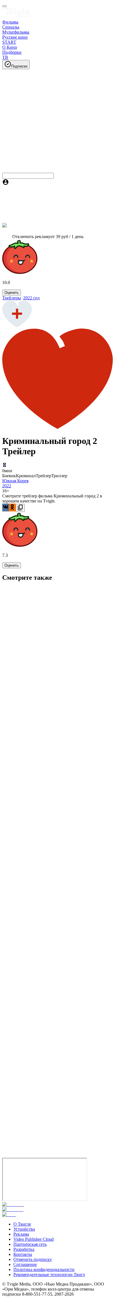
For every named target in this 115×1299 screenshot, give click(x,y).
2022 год (31, 297)
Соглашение (25, 1264)
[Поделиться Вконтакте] (5, 507)
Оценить (11, 292)
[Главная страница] (16, 17)
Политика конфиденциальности (44, 1269)
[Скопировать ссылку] (20, 508)
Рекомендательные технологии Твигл (49, 1274)
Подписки (19, 66)
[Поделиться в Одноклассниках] (12, 507)
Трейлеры (11, 297)
